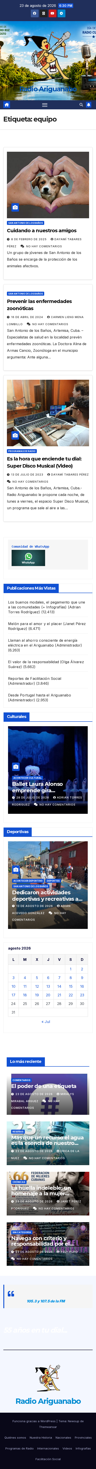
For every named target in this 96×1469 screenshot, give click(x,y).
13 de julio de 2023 (27, 474)
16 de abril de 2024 (27, 317)
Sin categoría (22, 1232)
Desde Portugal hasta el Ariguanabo (39, 695)
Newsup (73, 1421)
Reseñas (18, 1131)
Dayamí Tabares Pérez (70, 474)
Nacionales (63, 1437)
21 (59, 995)
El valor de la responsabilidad (33, 662)
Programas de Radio (21, 451)
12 (37, 986)
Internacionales (48, 1448)
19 (37, 995)
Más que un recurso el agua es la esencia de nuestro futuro (47, 1143)
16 (82, 986)
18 (25, 995)
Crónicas (19, 1182)
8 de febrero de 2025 (29, 239)
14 (59, 986)
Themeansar (48, 1427)
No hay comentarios (44, 246)
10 (13, 986)
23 (82, 995)
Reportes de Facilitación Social (34, 678)
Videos (67, 1448)
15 (71, 986)
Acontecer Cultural (27, 778)
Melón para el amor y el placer (35, 623)
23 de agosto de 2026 (34, 1094)
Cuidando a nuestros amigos (41, 231)
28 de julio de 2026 (33, 797)
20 (48, 995)
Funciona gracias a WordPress (34, 1421)
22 (71, 995)
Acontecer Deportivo (28, 880)
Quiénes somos (15, 1437)
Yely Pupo (69, 1251)
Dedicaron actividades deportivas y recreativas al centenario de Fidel (46, 899)
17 (13, 995)
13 (48, 986)
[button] (81, 104)
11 (25, 986)
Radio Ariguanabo (48, 89)
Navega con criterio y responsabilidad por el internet (40, 1244)
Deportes (53, 880)
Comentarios (21, 1080)
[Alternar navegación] (45, 105)
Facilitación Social (48, 1459)
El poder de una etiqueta (43, 1086)
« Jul (46, 1021)
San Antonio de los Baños (25, 223)
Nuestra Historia (41, 1437)
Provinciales (83, 1437)
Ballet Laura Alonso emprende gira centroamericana (37, 790)
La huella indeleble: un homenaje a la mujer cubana (41, 1193)
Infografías (83, 1448)
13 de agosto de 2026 (35, 906)
